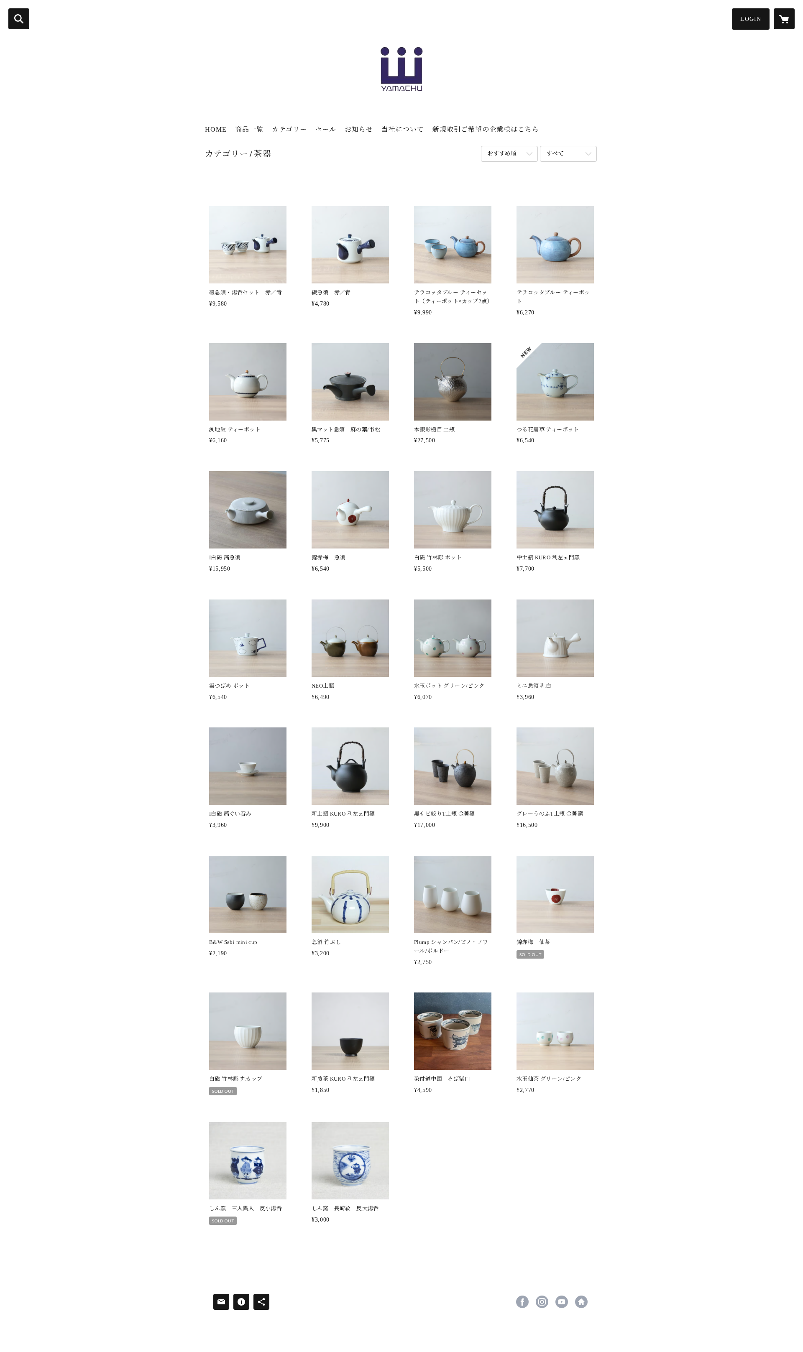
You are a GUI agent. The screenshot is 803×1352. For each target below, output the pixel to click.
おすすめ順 (502, 154)
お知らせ (359, 129)
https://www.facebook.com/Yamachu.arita (522, 1302)
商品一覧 (249, 129)
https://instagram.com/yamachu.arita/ (542, 1302)
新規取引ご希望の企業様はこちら (485, 129)
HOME (216, 129)
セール (325, 129)
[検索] (18, 18)
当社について (402, 129)
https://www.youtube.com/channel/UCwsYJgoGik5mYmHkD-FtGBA (561, 1302)
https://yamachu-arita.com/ (581, 1302)
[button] (751, 19)
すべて (555, 154)
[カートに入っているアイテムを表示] (784, 18)
